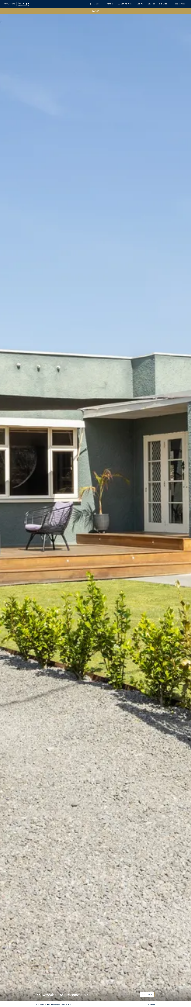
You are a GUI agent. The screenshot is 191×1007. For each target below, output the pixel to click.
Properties (108, 4)
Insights (163, 4)
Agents (140, 4)
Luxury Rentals (125, 4)
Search (96, 4)
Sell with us (179, 4)
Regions (151, 4)
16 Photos (148, 994)
